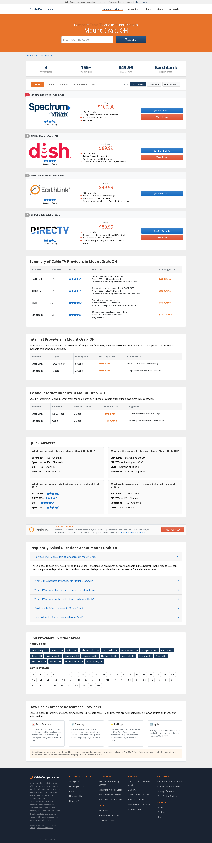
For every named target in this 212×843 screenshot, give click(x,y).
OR (151, 680)
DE (83, 674)
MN (48, 680)
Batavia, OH (166, 650)
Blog (148, 9)
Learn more (141, 2)
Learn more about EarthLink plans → (133, 532)
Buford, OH (71, 650)
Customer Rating (171, 84)
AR (54, 674)
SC (172, 680)
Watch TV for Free (107, 820)
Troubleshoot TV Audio (139, 804)
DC (90, 674)
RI (165, 680)
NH (93, 680)
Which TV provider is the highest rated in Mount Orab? (64, 599)
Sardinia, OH (57, 650)
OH (137, 680)
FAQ (94, 84)
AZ (47, 674)
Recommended (137, 84)
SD (33, 685)
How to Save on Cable (109, 815)
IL (124, 674)
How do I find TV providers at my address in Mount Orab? (65, 556)
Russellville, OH (128, 656)
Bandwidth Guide (136, 799)
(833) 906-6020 (162, 193)
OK (144, 680)
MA (33, 680)
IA (137, 674)
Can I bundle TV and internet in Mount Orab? (58, 608)
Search (133, 40)
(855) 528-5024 (162, 110)
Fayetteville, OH (90, 656)
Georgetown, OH (149, 650)
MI (41, 680)
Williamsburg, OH (39, 650)
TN (40, 685)
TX (47, 685)
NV (86, 680)
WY (98, 685)
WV (84, 685)
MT (71, 680)
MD (172, 674)
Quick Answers (80, 84)
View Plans (162, 117)
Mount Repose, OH (74, 661)
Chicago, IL (74, 781)
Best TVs (132, 789)
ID (117, 674)
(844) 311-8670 (162, 150)
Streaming (134, 9)
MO (63, 680)
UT (55, 685)
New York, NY (75, 796)
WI (91, 685)
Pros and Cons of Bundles (111, 799)
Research (174, 9)
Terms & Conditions (45, 827)
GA (103, 674)
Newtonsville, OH (109, 656)
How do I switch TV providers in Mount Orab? (59, 617)
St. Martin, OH (145, 656)
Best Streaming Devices (110, 794)
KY (151, 674)
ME (165, 674)
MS (56, 680)
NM (107, 680)
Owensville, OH (72, 656)
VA (69, 685)
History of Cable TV (166, 791)
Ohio (36, 55)
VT (62, 685)
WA (76, 685)
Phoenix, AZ (74, 801)
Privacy (32, 827)
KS (144, 674)
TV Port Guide (134, 809)
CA (61, 674)
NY (115, 680)
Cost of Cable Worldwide (169, 786)
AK (40, 674)
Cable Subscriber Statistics (169, 781)
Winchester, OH (38, 661)
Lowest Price (154, 84)
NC (122, 680)
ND (129, 680)
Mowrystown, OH (129, 650)
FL (96, 674)
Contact (161, 812)
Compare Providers (112, 9)
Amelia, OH (161, 656)
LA (158, 674)
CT (76, 674)
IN (130, 674)
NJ (100, 680)
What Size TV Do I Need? (139, 794)
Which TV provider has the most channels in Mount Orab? (65, 590)
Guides (160, 9)
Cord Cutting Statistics (167, 796)
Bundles (64, 84)
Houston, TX (75, 791)
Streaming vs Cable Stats (110, 789)
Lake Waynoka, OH (90, 650)
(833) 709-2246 (162, 230)
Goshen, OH (55, 661)
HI (111, 674)
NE (78, 680)
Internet (50, 84)
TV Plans (37, 84)
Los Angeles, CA (76, 786)
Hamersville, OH (110, 650)
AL (33, 674)
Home (28, 55)
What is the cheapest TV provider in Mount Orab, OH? (63, 580)
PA (159, 680)
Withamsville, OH (95, 661)
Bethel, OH (36, 656)
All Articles (103, 810)
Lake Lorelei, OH (53, 656)
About (160, 807)
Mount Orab (46, 55)
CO (68, 674)
